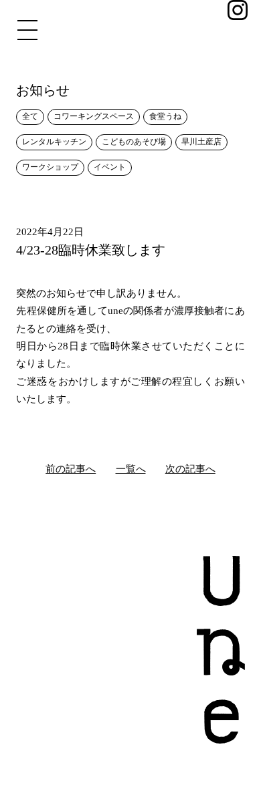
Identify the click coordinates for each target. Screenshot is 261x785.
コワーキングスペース (94, 116)
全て (30, 116)
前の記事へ (71, 469)
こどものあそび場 (134, 141)
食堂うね (165, 116)
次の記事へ (190, 469)
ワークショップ (50, 167)
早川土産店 (201, 141)
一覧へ (131, 469)
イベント (110, 167)
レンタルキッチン (54, 141)
